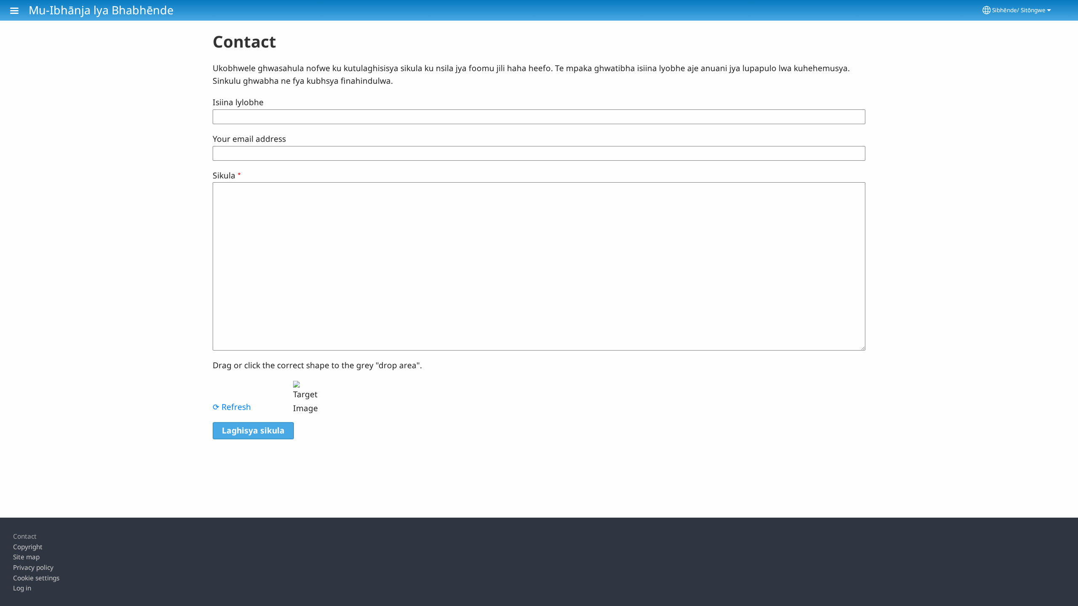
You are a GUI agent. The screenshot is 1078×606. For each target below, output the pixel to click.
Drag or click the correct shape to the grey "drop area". (317, 365)
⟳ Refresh (232, 406)
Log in (22, 588)
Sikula (224, 175)
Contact (25, 536)
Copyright (28, 546)
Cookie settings (36, 578)
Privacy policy (33, 567)
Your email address (249, 138)
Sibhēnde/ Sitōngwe (1019, 10)
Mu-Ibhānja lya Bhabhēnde (101, 10)
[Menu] (19, 11)
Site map (26, 557)
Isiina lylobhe (238, 102)
